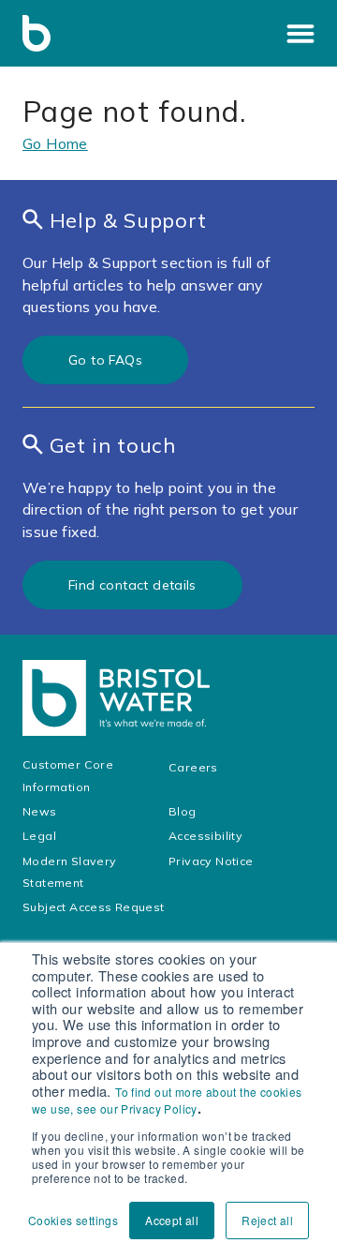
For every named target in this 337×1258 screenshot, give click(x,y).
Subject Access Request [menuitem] (93, 907)
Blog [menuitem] (182, 811)
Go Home (55, 143)
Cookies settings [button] (73, 1220)
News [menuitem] (39, 811)
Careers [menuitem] (193, 767)
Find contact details (132, 585)
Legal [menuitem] (40, 836)
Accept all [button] (171, 1220)
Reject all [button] (267, 1220)
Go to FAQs (105, 360)
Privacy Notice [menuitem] (211, 861)
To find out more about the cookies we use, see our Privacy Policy (167, 1100)
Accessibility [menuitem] (207, 836)
